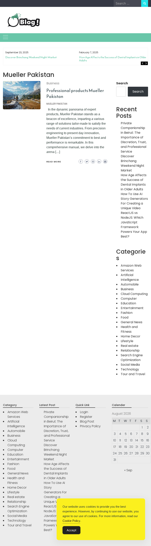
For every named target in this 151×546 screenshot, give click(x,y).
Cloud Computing (134, 294)
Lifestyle (127, 341)
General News (131, 322)
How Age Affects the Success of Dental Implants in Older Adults (112, 59)
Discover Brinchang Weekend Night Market (31, 57)
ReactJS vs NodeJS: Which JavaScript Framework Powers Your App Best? (134, 225)
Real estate (129, 345)
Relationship (130, 350)
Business (52, 83)
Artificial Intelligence (130, 277)
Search (122, 83)
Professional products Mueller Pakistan (75, 93)
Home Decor (130, 336)
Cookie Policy (71, 520)
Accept (71, 530)
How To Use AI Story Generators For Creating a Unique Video (134, 201)
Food (124, 317)
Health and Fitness (129, 329)
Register (86, 416)
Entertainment (132, 308)
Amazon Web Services (131, 268)
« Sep (128, 470)
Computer (129, 298)
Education (128, 303)
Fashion (127, 312)
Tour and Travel (133, 374)
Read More (53, 161)
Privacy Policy (90, 426)
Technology (130, 369)
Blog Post (87, 421)
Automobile (130, 284)
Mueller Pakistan (56, 103)
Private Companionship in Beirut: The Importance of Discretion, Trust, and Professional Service (133, 137)
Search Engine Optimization (132, 357)
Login (84, 412)
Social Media (130, 364)
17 (114, 447)
